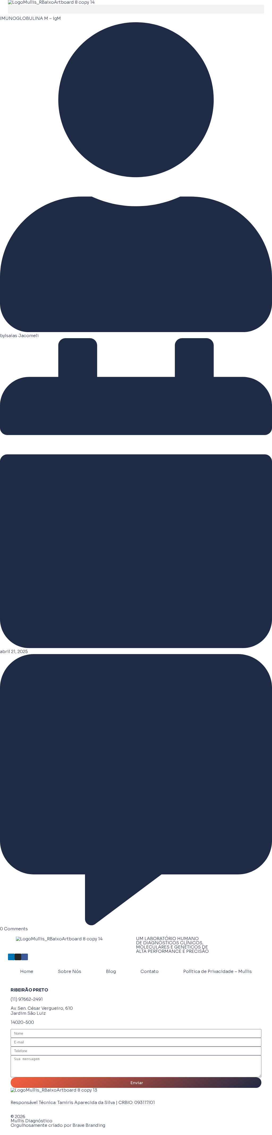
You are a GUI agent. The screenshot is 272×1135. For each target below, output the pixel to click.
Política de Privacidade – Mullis (217, 971)
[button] (136, 9)
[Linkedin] (11, 957)
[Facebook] (24, 957)
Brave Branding (89, 1125)
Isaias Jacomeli (22, 335)
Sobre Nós (69, 971)
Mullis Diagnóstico (31, 1121)
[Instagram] (18, 957)
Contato (150, 971)
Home (26, 971)
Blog (111, 971)
